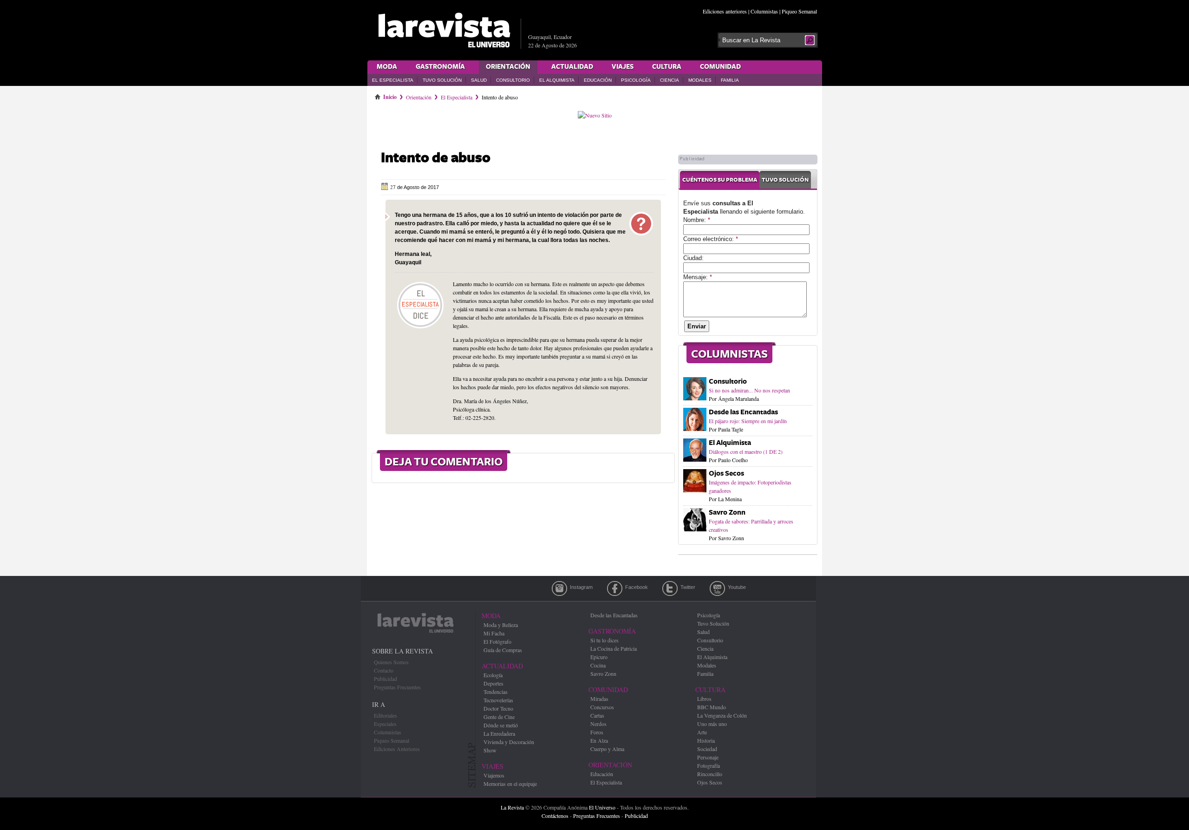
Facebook (615, 588)
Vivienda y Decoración (508, 741)
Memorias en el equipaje (510, 783)
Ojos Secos (726, 473)
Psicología (636, 80)
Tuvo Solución (442, 80)
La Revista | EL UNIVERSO (444, 30)
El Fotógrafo (497, 641)
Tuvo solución (785, 179)
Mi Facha (493, 633)
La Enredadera (499, 733)
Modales (700, 80)
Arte (702, 732)
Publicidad (385, 678)
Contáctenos (555, 815)
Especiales (385, 723)
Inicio (390, 95)
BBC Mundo (711, 707)
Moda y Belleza (500, 624)
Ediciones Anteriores (397, 748)
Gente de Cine (499, 716)
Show (490, 750)
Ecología (493, 675)
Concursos (602, 707)
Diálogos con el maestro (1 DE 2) (746, 451)
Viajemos (493, 775)
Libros (704, 698)
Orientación (508, 67)
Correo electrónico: (710, 238)
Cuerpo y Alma (607, 748)
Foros (596, 732)
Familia (730, 80)
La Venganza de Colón (722, 715)
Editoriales (385, 715)
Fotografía (708, 765)
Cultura (666, 67)
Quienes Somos (391, 662)
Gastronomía (440, 67)
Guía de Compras (502, 650)
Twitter (670, 588)
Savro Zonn (727, 512)
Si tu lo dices (604, 640)
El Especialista (392, 80)
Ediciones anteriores (725, 11)
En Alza (599, 740)
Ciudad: (693, 258)
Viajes (623, 67)
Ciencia (669, 80)
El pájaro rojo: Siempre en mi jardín (748, 421)
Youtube (717, 588)
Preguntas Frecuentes (397, 687)
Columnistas (764, 11)
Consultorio (513, 80)
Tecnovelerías (498, 700)
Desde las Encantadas (743, 412)
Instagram (559, 588)
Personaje (708, 757)
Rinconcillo (709, 774)
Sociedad (707, 748)
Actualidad (572, 67)
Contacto (383, 670)
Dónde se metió (500, 725)
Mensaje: (697, 277)
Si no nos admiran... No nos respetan (749, 390)
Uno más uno (712, 723)
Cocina (598, 665)
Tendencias (495, 691)
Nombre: (696, 219)
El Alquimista (557, 80)
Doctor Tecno (498, 708)
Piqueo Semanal (799, 11)
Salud (479, 80)
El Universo (602, 807)
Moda (387, 67)
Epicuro (599, 656)
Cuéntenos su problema (719, 179)
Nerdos (598, 723)
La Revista (512, 807)
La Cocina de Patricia (613, 648)
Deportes (493, 683)
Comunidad (720, 67)
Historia (706, 740)
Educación (598, 80)
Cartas (597, 715)
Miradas (599, 698)
